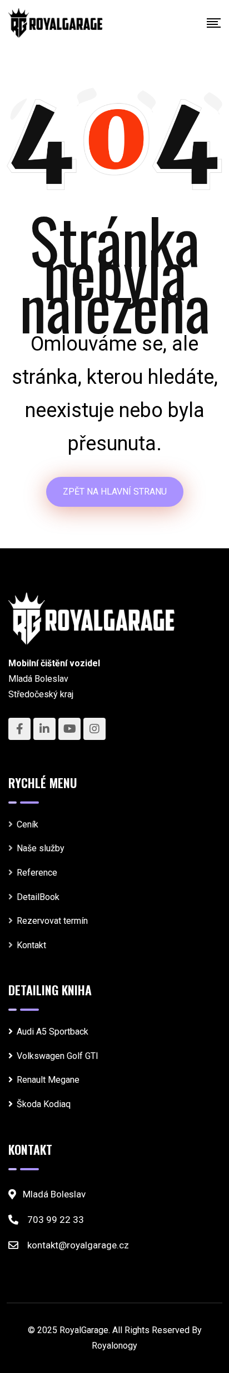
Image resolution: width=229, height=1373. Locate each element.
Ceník (27, 824)
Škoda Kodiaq (44, 1104)
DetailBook (38, 897)
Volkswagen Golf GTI (57, 1056)
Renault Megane (48, 1079)
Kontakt (31, 945)
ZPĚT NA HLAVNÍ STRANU (115, 491)
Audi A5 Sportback (52, 1031)
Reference (37, 872)
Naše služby (40, 848)
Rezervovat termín (52, 921)
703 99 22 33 (55, 1219)
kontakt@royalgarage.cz (78, 1245)
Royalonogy (114, 1345)
